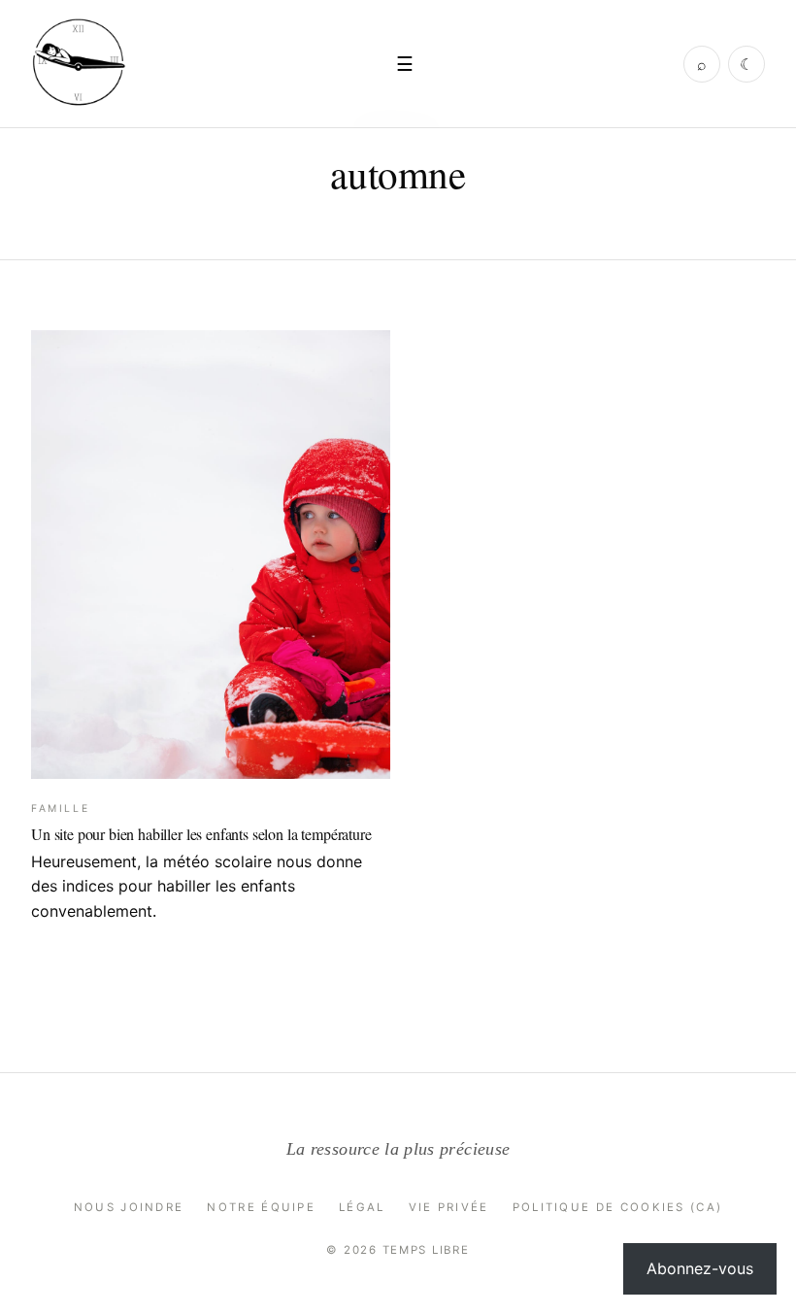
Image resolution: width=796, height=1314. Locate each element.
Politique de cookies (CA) (618, 1207)
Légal (362, 1207)
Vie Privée (449, 1207)
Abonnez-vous (700, 1268)
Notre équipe (261, 1207)
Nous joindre (129, 1207)
